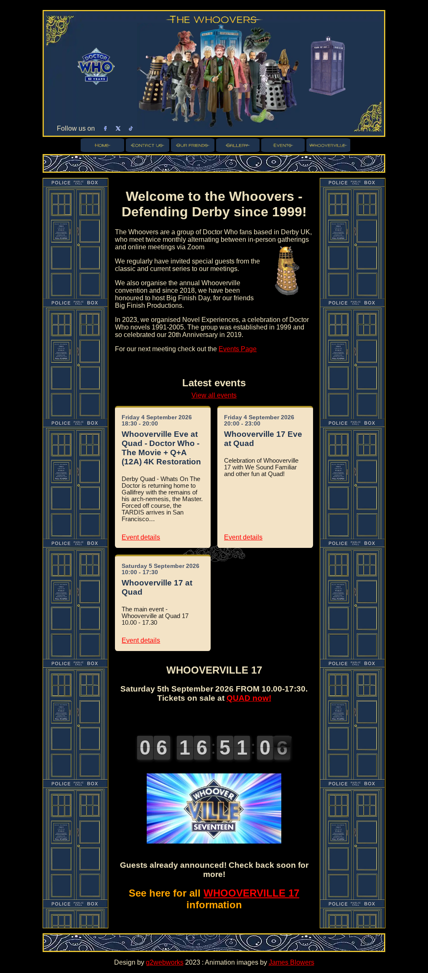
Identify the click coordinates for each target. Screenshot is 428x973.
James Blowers (291, 962)
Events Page (238, 348)
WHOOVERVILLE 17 (251, 893)
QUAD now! (249, 698)
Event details (141, 537)
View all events (214, 395)
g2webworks (164, 962)
